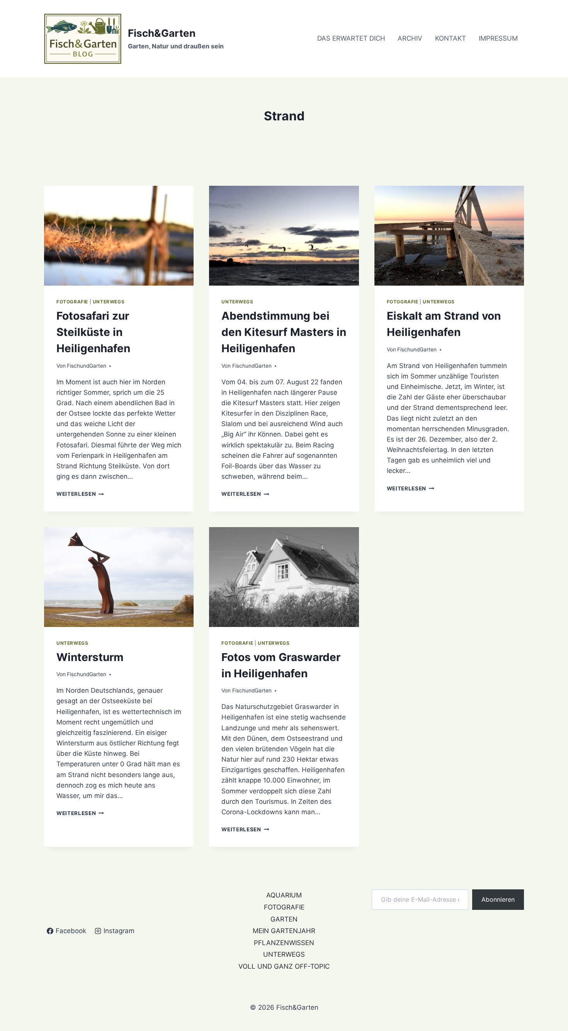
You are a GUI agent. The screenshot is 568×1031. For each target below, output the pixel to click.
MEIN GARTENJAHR (284, 931)
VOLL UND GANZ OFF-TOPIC (284, 966)
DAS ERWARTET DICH (351, 38)
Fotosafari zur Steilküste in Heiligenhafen (93, 332)
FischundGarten (86, 366)
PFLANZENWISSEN (284, 943)
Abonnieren (498, 899)
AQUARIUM (284, 895)
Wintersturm (90, 657)
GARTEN (284, 919)
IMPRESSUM (498, 38)
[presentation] (119, 236)
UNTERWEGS (108, 302)
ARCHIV (410, 38)
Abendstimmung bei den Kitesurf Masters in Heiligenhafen (283, 332)
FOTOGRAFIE (72, 302)
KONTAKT (450, 38)
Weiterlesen (80, 494)
